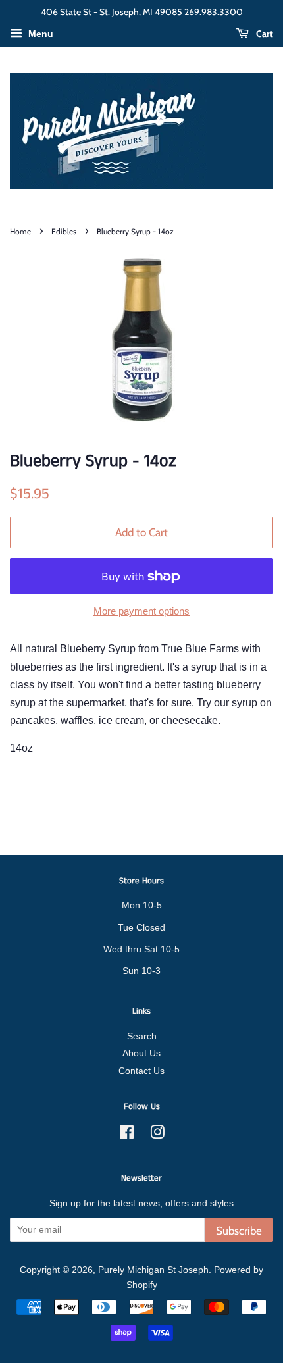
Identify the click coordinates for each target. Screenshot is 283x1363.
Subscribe (239, 1230)
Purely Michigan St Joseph (153, 1270)
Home (20, 231)
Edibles (63, 231)
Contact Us (141, 1071)
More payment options (141, 611)
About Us (141, 1053)
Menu (39, 33)
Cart (263, 33)
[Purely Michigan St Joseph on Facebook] (126, 1135)
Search (142, 1036)
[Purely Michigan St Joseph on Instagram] (157, 1135)
